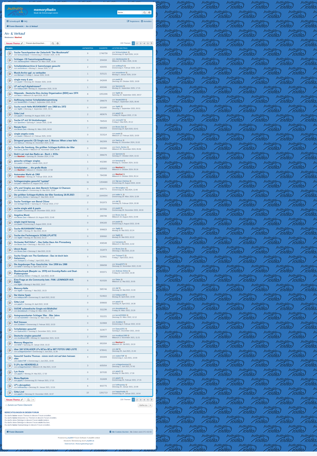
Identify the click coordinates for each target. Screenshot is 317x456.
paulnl (20, 82)
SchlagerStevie (24, 204)
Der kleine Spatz (22, 295)
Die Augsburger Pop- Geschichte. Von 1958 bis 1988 (40, 264)
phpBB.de (90, 441)
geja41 (20, 116)
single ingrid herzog (24, 222)
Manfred (18, 37)
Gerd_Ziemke (23, 150)
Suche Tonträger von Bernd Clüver (31, 201)
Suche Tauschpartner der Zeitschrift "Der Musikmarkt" (41, 52)
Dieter (118, 279)
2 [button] (137, 43)
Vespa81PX (120, 264)
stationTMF (22, 361)
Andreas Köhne (24, 276)
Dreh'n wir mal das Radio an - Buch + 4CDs (36, 154)
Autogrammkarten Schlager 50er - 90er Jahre (37, 315)
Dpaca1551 (22, 331)
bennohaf (119, 161)
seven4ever (22, 68)
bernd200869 (23, 318)
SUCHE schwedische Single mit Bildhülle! (35, 308)
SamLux (21, 143)
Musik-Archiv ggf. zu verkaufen (30, 73)
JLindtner (21, 324)
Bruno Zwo (22, 129)
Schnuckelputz (23, 55)
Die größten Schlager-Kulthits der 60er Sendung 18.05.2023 (44, 195)
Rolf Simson (20, 322)
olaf (117, 201)
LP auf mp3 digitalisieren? (27, 86)
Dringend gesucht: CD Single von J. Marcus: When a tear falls (45, 140)
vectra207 (120, 120)
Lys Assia (19, 371)
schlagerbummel (24, 352)
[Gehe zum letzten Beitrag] (129, 52)
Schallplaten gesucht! (25, 329)
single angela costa (24, 134)
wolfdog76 (120, 66)
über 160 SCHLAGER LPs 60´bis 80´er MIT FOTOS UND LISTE (45, 349)
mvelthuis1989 (23, 338)
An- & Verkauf (15, 33)
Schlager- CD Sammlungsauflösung (32, 59)
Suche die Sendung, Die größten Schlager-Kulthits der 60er (44, 147)
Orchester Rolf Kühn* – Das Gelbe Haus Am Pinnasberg (42, 242)
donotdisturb (22, 311)
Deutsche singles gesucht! (27, 336)
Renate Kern (20, 127)
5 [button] (147, 43)
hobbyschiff (22, 89)
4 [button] (144, 43)
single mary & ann (23, 79)
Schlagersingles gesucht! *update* (31, 181)
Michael (21, 75)
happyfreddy (121, 392)
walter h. (119, 195)
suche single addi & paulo (27, 208)
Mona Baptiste (21, 378)
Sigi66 (118, 93)
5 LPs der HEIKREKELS (26, 364)
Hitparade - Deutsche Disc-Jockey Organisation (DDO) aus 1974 (46, 93)
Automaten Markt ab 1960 (27, 174)
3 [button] (140, 43)
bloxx (20, 95)
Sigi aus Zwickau (122, 181)
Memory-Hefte (21, 288)
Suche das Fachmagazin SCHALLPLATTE (35, 235)
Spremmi (119, 86)
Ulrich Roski (20, 249)
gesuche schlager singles (27, 161)
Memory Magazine (23, 342)
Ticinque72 (22, 260)
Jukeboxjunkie (23, 61)
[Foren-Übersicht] (19, 10)
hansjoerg (119, 242)
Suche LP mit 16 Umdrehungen (30, 120)
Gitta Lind (19, 113)
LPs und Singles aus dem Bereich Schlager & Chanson (42, 188)
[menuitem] (24, 21)
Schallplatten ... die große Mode (30, 167)
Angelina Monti (22, 215)
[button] (151, 43)
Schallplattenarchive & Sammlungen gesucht (37, 66)
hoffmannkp (22, 387)
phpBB (70, 438)
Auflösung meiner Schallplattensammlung (35, 100)
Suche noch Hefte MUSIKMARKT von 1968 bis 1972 (40, 106)
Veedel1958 (22, 102)
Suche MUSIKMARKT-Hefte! (28, 228)
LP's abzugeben (22, 385)
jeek (19, 183)
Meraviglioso (23, 190)
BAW (19, 267)
